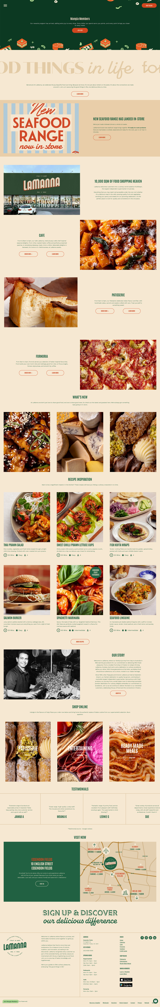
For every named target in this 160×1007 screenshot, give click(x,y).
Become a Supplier (95, 1003)
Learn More (123, 974)
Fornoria (122, 947)
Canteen (122, 949)
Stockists (114, 1003)
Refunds (147, 1003)
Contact (133, 1003)
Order (121, 940)
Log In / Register (125, 972)
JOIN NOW (80, 30)
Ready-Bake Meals (125, 963)
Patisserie (123, 959)
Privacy (140, 1003)
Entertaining (123, 961)
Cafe (121, 944)
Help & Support (123, 1003)
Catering (122, 942)
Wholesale (106, 1003)
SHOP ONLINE (149, 5)
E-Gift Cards (123, 951)
